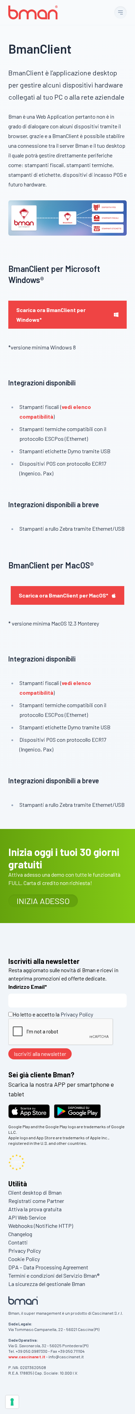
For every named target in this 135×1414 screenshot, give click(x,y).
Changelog (20, 1234)
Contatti (18, 1242)
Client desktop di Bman (35, 1192)
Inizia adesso (43, 901)
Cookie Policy (24, 1259)
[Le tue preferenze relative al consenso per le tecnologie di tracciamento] (12, 1401)
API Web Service (27, 1217)
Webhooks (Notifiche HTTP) (40, 1225)
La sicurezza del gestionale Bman (46, 1283)
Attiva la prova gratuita (35, 1209)
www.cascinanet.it (26, 1356)
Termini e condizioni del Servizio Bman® (53, 1275)
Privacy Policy (77, 1014)
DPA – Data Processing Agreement (48, 1267)
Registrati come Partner (36, 1200)
